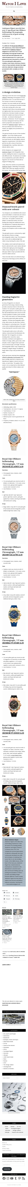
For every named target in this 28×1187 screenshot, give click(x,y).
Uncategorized (7, 1066)
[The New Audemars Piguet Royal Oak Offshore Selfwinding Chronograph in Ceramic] (7, 912)
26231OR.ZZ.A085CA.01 (12, 466)
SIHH (4, 1063)
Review (5, 1061)
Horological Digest (8, 1051)
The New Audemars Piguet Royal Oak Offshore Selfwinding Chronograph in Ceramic (7, 919)
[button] (9, 790)
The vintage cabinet (8, 1064)
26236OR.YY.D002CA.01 (13, 733)
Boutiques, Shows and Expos (10, 1039)
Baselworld (6, 1037)
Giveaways (6, 1047)
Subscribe (7, 1169)
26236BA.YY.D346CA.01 (13, 643)
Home (3, 1146)
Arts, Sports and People (9, 1034)
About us (4, 1142)
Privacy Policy (5, 1148)
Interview (5, 1053)
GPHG (5, 1049)
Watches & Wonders (8, 1068)
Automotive (6, 1035)
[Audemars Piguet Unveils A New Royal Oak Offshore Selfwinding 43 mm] (7, 932)
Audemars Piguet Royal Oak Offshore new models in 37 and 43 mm (18, 918)
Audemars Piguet (15, 49)
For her (5, 1043)
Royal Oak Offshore (17, 46)
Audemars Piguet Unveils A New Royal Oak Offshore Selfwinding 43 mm (7, 937)
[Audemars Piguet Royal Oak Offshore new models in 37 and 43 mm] (18, 912)
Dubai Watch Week (8, 1041)
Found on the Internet (9, 1045)
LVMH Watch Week (8, 1057)
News (4, 1059)
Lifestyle (5, 1055)
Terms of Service (6, 1150)
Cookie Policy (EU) (6, 1144)
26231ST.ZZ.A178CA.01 (12, 555)
